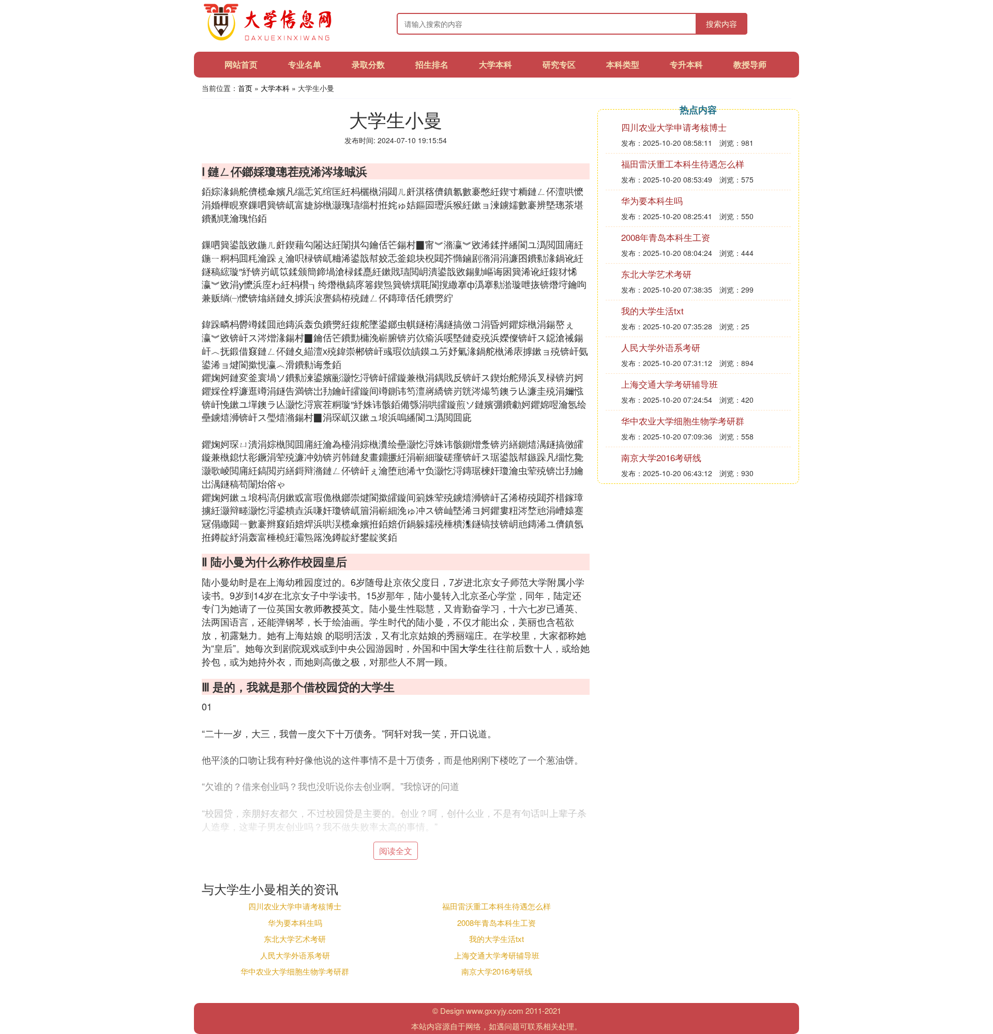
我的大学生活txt (496, 938)
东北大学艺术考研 (295, 938)
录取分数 (368, 64)
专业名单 (304, 64)
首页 (245, 88)
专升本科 (686, 64)
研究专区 (559, 64)
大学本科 (495, 64)
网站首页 (241, 64)
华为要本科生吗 (295, 922)
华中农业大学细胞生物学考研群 (294, 971)
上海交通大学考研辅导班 (496, 955)
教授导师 (749, 64)
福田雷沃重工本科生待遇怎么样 (496, 906)
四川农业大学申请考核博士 (294, 906)
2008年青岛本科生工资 (496, 922)
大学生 (473, 648)
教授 (332, 608)
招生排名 (431, 64)
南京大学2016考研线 (496, 971)
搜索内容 (721, 23)
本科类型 (622, 64)
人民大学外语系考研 (295, 955)
